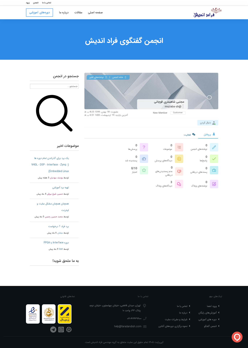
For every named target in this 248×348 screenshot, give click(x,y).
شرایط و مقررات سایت (176, 319)
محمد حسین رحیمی (54, 216)
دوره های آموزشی (207, 319)
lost (61, 249)
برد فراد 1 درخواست (58, 226)
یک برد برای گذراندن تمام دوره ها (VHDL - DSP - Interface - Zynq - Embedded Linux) (50, 164)
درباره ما (183, 313)
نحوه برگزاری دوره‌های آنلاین (172, 326)
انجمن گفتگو (210, 326)
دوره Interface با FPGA (56, 243)
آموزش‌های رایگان (207, 313)
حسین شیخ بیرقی (55, 194)
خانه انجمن (118, 77)
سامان (60, 233)
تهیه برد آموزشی (60, 187)
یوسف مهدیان (56, 177)
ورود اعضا (212, 306)
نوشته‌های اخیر (96, 77)
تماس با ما (182, 306)
